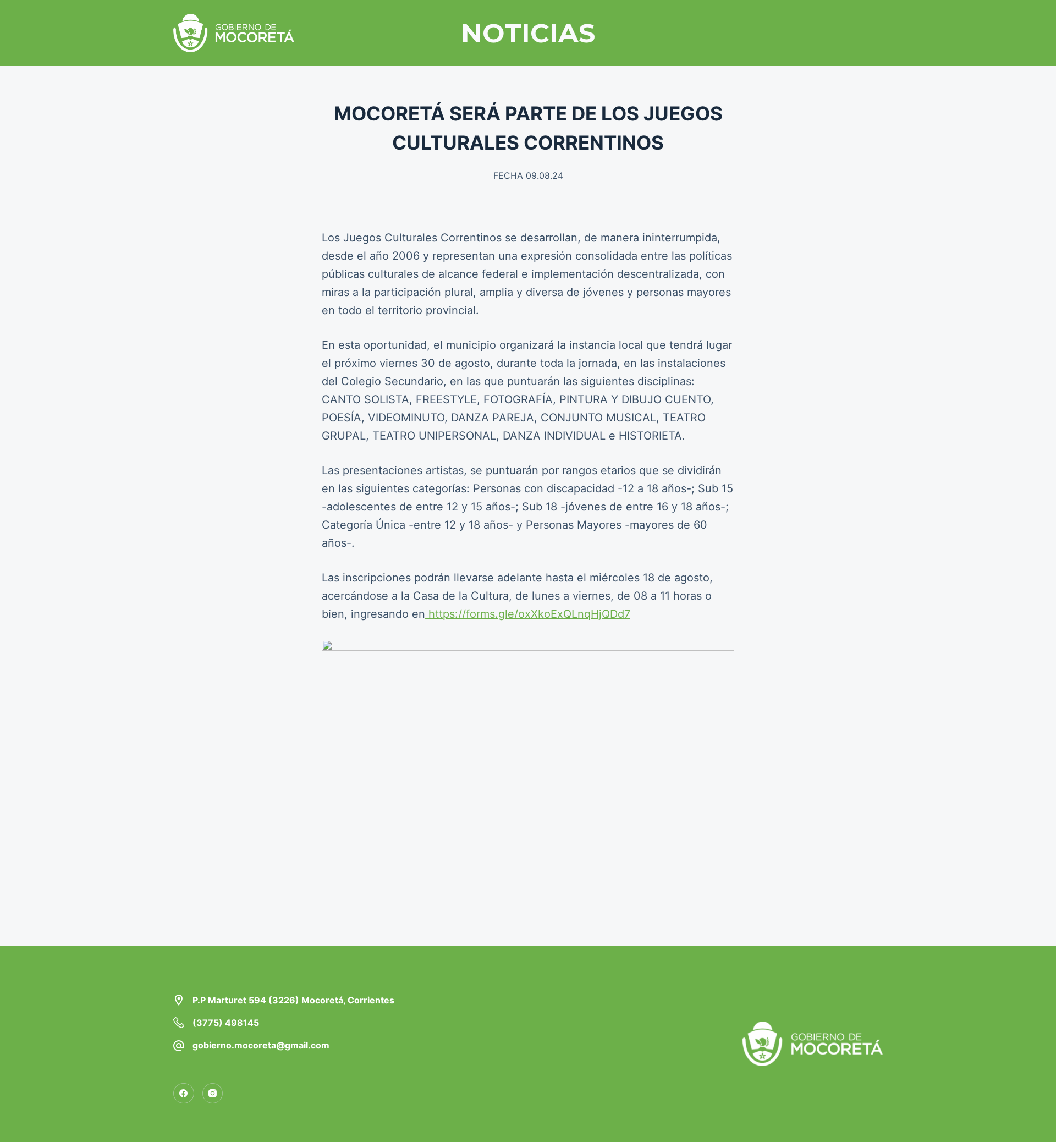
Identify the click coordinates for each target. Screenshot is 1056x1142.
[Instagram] (212, 1093)
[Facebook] (183, 1093)
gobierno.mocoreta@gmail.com (261, 1045)
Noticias (528, 33)
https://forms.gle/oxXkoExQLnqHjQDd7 (527, 614)
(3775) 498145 (226, 1022)
